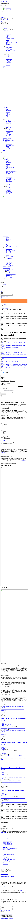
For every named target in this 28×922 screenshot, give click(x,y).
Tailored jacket (9, 59)
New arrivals (8, 60)
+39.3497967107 (4, 874)
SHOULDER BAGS (10, 50)
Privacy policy (6, 855)
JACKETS (8, 35)
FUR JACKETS (9, 43)
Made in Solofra (9, 146)
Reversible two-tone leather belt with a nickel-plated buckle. (13, 798)
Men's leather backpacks (8, 844)
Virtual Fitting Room (5, 380)
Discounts (8, 61)
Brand (2, 440)
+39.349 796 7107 (4, 1)
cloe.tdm (2, 773)
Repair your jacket (9, 63)
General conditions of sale (8, 854)
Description (3, 399)
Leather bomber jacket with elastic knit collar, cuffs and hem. (13, 728)
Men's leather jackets (7, 838)
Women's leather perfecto (8, 842)
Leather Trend (9, 144)
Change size (5, 860)
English (9, 8)
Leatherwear (5, 30)
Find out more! (23, 453)
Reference (3, 442)
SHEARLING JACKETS (11, 42)
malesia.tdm (3, 748)
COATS (7, 37)
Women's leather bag (7, 843)
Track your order (6, 849)
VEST (7, 36)
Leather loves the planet (10, 145)
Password (2, 907)
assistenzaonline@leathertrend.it (7, 876)
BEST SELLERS (9, 133)
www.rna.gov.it (25, 893)
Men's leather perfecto (7, 841)
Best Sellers (8, 62)
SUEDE (7, 40)
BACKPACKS (9, 48)
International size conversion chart (10, 848)
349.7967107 (23, 460)
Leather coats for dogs (7, 845)
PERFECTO (8, 34)
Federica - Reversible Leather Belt (12, 790)
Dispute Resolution (7, 862)
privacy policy (3, 832)
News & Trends (9, 148)
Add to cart (3, 393)
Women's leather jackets (8, 839)
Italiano (9, 9)
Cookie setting (6, 864)
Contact (7, 147)
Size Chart (12, 380)
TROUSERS (8, 44)
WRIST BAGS (9, 122)
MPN (2, 443)
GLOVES (8, 55)
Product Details (4, 420)
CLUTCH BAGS (9, 47)
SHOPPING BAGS (10, 53)
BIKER (7, 31)
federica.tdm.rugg (4, 794)
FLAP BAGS (8, 51)
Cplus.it (21, 890)
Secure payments (6, 861)
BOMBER (8, 32)
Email (2, 905)
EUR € (4, 13)
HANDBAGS (9, 49)
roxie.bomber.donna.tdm (6, 724)
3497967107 (3, 452)
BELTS (7, 56)
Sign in (2, 291)
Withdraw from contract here (9, 859)
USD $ (4, 15)
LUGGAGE (8, 123)
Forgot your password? (5, 910)
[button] (6, 142)
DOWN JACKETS (10, 38)
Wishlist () (3, 17)
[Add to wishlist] (1, 395)
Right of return (6, 858)
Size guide (8, 65)
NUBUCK (8, 41)
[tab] (14, 399)
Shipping (5, 857)
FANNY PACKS (9, 127)
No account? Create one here (6, 914)
